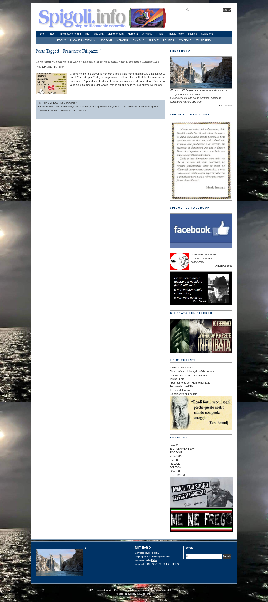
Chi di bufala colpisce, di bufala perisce (192, 371)
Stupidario (207, 33)
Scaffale (192, 33)
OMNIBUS (138, 40)
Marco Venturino (62, 110)
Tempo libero (177, 378)
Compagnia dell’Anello (101, 106)
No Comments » (68, 103)
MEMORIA (122, 40)
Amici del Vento (51, 106)
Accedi (119, 594)
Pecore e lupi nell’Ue (181, 386)
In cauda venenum (70, 33)
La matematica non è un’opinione (189, 375)
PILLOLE (153, 40)
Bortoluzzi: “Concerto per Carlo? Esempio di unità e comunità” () (97, 61)
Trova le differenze (180, 390)
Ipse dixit (98, 33)
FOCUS (61, 40)
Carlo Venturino (81, 106)
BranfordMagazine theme (135, 590)
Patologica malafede (181, 367)
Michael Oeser (158, 590)
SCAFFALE (184, 40)
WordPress (114, 590)
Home (41, 33)
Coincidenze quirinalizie (183, 394)
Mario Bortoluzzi (80, 110)
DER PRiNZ (175, 590)
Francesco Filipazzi (148, 106)
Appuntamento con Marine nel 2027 (190, 382)
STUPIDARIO (203, 40)
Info (87, 33)
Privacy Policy (176, 33)
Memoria (133, 33)
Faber (52, 33)
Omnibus (147, 33)
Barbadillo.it (66, 106)
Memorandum (116, 33)
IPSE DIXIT (106, 40)
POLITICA (168, 40)
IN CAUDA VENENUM (82, 40)
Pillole (160, 33)
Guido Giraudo (45, 110)
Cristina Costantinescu (125, 106)
